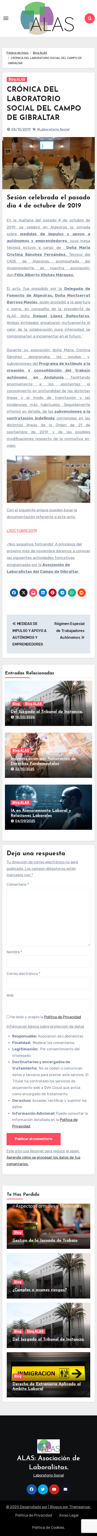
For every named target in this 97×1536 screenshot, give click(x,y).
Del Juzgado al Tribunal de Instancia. (47, 712)
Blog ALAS (17, 79)
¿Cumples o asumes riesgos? (39, 1290)
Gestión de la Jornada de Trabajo (45, 1241)
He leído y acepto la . (45, 1017)
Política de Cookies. (48, 1527)
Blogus (56, 1507)
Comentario (18, 884)
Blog (16, 704)
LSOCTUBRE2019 (22, 530)
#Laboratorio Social (53, 129)
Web (10, 995)
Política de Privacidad (62, 1017)
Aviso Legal (69, 1515)
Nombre (14, 952)
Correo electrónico (23, 974)
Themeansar (79, 1507)
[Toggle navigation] (5, 18)
